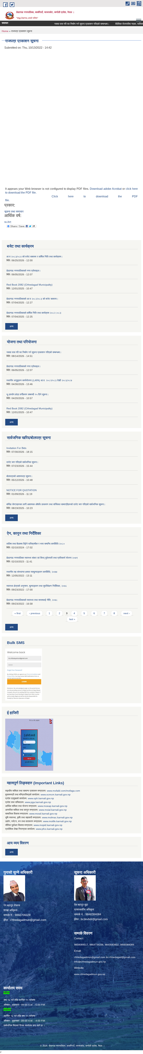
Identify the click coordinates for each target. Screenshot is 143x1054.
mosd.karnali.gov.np (46, 813)
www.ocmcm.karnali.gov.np (55, 794)
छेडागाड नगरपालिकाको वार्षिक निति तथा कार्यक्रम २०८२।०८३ (33, 312)
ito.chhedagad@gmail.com (120, 957)
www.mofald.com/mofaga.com (63, 790)
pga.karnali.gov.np (41, 802)
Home (5, 31)
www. (28, 802)
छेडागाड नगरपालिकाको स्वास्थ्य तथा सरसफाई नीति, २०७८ (32, 600)
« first (17, 613)
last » (72, 619)
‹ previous (34, 613)
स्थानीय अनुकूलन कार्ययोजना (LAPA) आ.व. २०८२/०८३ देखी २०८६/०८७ (39, 380)
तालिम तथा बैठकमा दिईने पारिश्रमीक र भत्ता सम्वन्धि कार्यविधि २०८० (35, 543)
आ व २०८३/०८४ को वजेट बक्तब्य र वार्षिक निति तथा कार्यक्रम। (34, 256)
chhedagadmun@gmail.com (28, 920)
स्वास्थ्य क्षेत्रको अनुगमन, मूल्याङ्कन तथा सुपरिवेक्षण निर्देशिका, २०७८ (36, 585)
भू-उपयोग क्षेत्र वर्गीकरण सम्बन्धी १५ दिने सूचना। (27, 394)
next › (126, 613)
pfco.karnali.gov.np (52, 828)
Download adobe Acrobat (106, 188)
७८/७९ (7, 221)
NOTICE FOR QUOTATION (21, 490)
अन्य (11, 326)
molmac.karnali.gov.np (60, 817)
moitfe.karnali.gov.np (60, 821)
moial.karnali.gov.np (56, 809)
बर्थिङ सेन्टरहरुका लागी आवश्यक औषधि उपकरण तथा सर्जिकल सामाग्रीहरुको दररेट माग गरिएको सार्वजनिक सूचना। (55, 504)
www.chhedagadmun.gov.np (89, 974)
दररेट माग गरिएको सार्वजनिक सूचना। (22, 462)
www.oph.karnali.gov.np (41, 798)
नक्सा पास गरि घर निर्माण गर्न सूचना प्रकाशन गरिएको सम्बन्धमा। (70, 23)
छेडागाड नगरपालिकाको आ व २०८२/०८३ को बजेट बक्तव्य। (32, 298)
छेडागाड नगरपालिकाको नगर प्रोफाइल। (23, 270)
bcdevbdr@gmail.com (94, 919)
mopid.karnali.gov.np (50, 825)
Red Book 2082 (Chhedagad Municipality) (29, 284)
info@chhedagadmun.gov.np (90, 961)
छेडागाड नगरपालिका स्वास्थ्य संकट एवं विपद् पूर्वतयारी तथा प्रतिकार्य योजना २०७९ (42, 557)
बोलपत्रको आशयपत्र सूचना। (19, 476)
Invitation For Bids (16, 448)
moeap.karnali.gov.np (55, 806)
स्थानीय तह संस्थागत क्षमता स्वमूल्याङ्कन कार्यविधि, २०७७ (31, 571)
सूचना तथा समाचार (14, 211)
